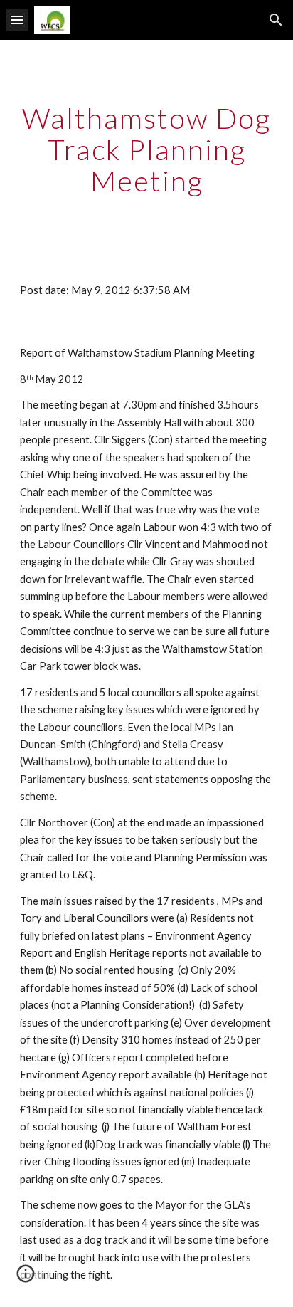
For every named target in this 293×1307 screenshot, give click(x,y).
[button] (17, 19)
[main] (146, 149)
